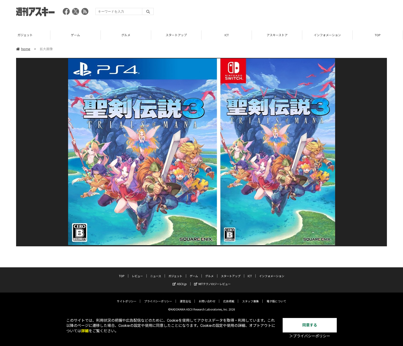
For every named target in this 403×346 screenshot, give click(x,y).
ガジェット (25, 35)
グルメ (125, 35)
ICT (227, 35)
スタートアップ (176, 35)
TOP (378, 35)
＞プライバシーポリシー (309, 336)
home (25, 48)
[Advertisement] (302, 12)
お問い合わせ (207, 301)
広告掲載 (228, 301)
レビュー (137, 276)
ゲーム (75, 35)
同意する (309, 325)
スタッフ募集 (250, 301)
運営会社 (185, 301)
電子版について (276, 301)
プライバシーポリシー (158, 301)
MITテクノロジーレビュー (214, 284)
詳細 (85, 331)
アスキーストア (277, 35)
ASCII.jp (182, 284)
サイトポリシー (126, 301)
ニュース (155, 276)
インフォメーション (327, 35)
